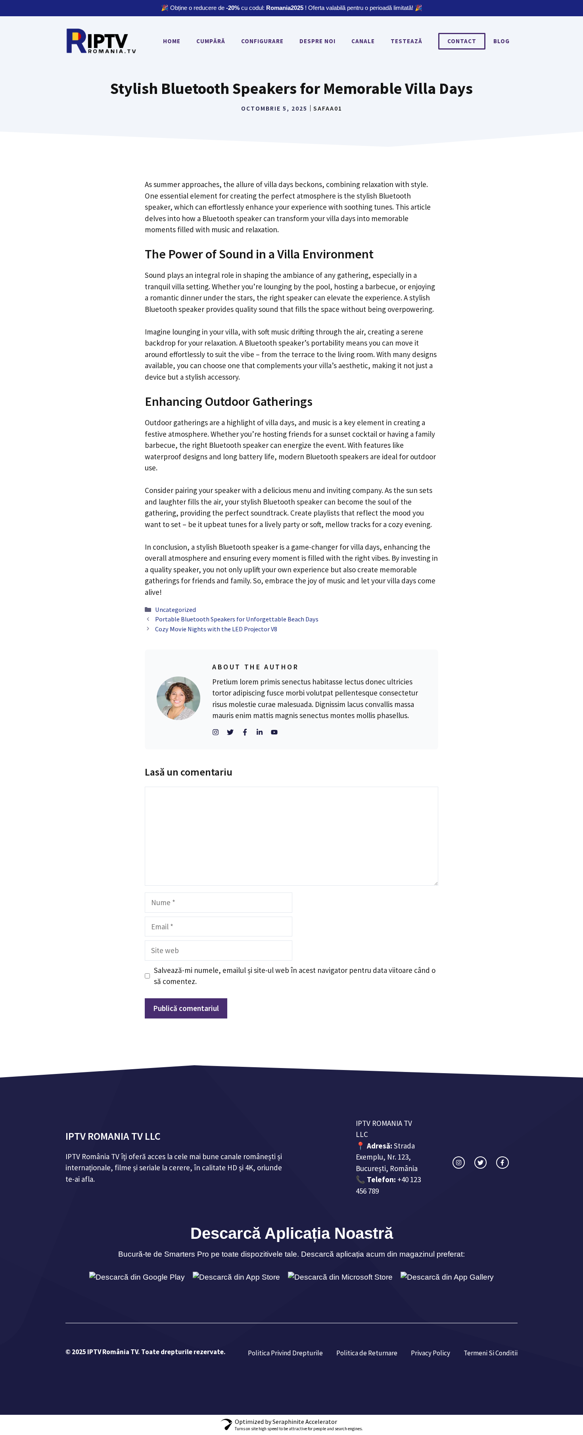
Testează (406, 41)
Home (171, 41)
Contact (461, 41)
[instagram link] (459, 1162)
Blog (501, 41)
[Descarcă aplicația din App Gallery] (447, 1277)
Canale (363, 41)
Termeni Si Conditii (491, 1353)
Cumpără (210, 41)
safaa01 (327, 108)
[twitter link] (480, 1162)
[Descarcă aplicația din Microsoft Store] (340, 1277)
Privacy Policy (430, 1353)
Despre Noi (317, 41)
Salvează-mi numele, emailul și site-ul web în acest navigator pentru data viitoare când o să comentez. (294, 975)
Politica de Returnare (366, 1353)
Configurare (262, 41)
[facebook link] (502, 1162)
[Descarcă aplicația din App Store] (236, 1277)
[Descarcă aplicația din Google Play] (137, 1277)
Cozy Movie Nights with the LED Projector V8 (216, 629)
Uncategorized (175, 609)
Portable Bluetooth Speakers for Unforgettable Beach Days (236, 619)
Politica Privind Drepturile (285, 1353)
